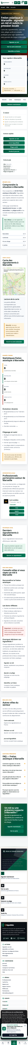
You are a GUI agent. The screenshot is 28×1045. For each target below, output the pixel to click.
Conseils (4, 965)
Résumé (4, 99)
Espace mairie (6, 986)
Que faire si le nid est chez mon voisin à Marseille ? (12, 771)
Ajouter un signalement (14, 555)
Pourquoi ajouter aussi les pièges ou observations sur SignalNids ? (11, 791)
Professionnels (6, 980)
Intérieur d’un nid (7, 970)
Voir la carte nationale (14, 47)
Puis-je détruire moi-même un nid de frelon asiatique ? (12, 784)
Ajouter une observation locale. (13, 732)
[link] (5, 3)
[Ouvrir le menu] (25, 2)
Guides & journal (14, 151)
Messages (5, 955)
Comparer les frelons (8, 967)
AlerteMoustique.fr (7, 993)
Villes (7, 7)
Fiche (16, 508)
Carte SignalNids (14, 143)
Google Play (13, 1035)
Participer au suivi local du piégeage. (11, 675)
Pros (24, 99)
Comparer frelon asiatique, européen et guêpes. (12, 685)
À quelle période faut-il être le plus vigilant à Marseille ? (12, 778)
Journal (4, 963)
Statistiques (17, 99)
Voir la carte (14, 831)
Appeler (17, 511)
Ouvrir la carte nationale (14, 342)
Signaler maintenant (14, 827)
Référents (5, 988)
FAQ (3, 972)
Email (16, 514)
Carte (10, 99)
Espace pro (5, 984)
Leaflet (15, 294)
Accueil (3, 7)
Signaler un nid (14, 42)
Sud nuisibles (13, 500)
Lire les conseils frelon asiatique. (13, 740)
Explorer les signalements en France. (12, 723)
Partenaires (5, 991)
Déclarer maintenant (14, 104)
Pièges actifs (14, 147)
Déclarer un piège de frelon (10, 951)
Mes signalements (7, 953)
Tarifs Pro (5, 982)
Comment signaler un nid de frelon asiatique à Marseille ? (11, 764)
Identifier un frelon (14, 51)
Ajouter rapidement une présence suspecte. (14, 665)
